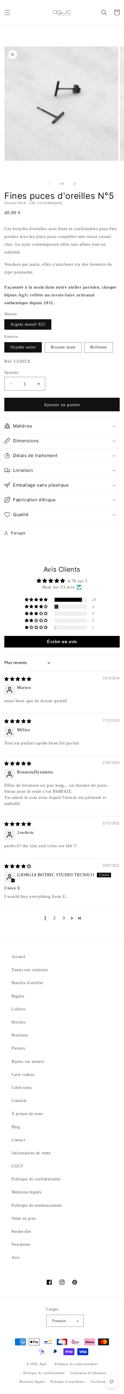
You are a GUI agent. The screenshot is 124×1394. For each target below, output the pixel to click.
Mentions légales (27, 1192)
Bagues (18, 996)
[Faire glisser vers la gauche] (49, 183)
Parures (18, 1048)
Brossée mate (63, 347)
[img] (17, 679)
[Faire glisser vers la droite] (74, 183)
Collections (22, 1087)
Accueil (18, 957)
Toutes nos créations (30, 970)
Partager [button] (18, 533)
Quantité (11, 372)
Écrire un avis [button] (62, 641)
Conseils (19, 1100)
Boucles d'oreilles (27, 983)
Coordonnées (100, 1381)
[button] (7, 12)
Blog (16, 1127)
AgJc (43, 1364)
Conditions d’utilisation (88, 1373)
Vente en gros (24, 1218)
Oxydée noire (23, 347)
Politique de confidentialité (36, 1179)
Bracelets (20, 1035)
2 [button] (54, 918)
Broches (19, 1022)
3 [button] (64, 918)
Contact (18, 1140)
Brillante (98, 347)
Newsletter (21, 1244)
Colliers (19, 1009)
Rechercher (21, 1231)
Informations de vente (31, 1153)
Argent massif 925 (27, 324)
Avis (15, 1257)
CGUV (17, 1166)
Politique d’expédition (67, 1381)
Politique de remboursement (37, 1205)
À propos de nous (27, 1113)
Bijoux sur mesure (28, 1061)
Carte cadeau (23, 1074)
